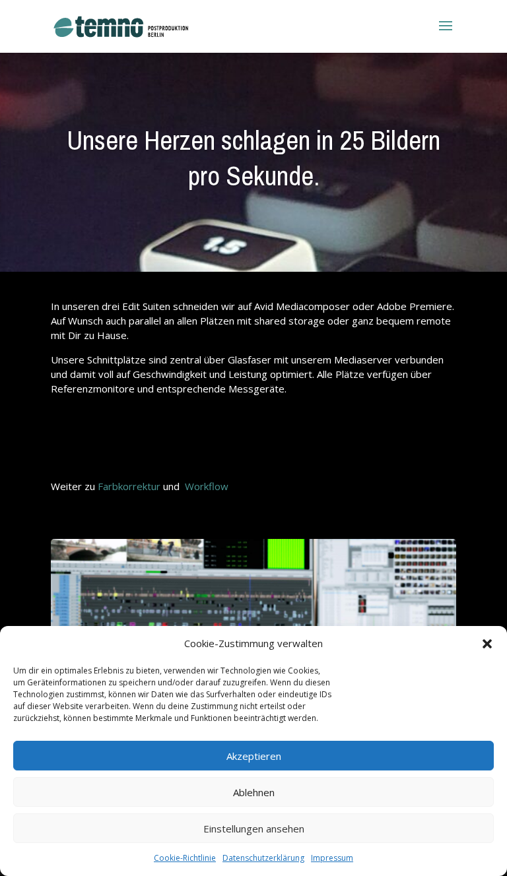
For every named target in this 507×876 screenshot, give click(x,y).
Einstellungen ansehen (253, 828)
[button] (487, 643)
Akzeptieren (253, 756)
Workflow (206, 486)
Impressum (332, 857)
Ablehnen (254, 792)
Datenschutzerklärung (263, 857)
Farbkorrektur (129, 486)
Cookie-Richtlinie (185, 857)
